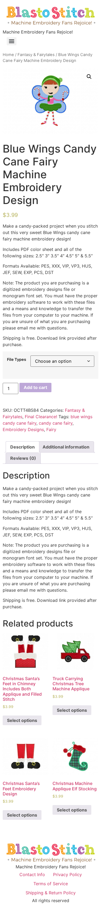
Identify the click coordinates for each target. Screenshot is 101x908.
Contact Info (32, 874)
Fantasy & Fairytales (36, 54)
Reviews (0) (23, 458)
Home (8, 54)
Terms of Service (50, 883)
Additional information (66, 447)
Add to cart (35, 387)
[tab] (22, 447)
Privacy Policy (67, 874)
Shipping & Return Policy (51, 892)
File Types (16, 359)
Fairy (51, 429)
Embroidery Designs (23, 429)
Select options (22, 720)
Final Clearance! (41, 416)
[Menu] (11, 41)
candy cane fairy (55, 423)
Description (22, 447)
